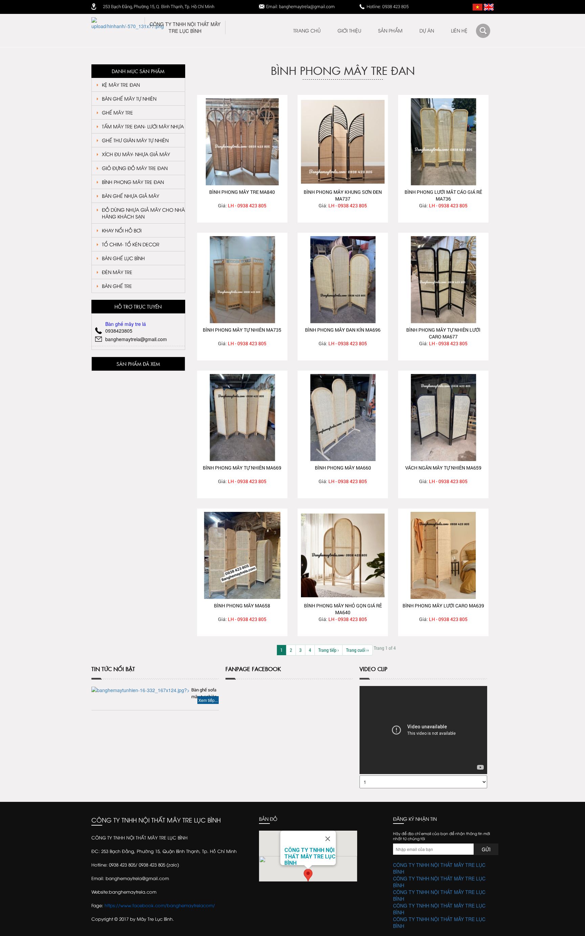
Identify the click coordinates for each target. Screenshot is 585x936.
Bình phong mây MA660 (343, 467)
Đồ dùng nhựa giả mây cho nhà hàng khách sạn (143, 213)
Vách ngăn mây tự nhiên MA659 (443, 467)
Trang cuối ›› (357, 650)
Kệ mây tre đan (121, 84)
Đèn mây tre (117, 272)
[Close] (328, 839)
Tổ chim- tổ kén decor (130, 244)
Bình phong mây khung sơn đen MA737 (343, 195)
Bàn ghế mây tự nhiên (129, 98)
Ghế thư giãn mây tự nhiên (135, 140)
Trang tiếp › (328, 650)
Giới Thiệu (349, 30)
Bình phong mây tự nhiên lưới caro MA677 (443, 333)
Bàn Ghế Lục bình (123, 258)
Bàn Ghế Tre (117, 286)
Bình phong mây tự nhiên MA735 (242, 330)
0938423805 (118, 330)
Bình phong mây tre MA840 (242, 192)
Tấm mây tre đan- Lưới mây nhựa (143, 126)
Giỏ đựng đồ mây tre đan (135, 168)
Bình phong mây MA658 (242, 605)
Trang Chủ (307, 30)
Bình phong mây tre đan (133, 182)
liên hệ (459, 30)
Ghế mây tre (117, 112)
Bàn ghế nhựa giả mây (130, 195)
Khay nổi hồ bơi (122, 230)
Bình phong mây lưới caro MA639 (443, 605)
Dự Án (426, 30)
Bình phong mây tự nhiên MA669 (242, 467)
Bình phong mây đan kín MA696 (343, 330)
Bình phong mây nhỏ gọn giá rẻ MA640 (343, 609)
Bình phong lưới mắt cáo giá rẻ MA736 (443, 195)
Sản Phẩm (390, 30)
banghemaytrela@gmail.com (136, 339)
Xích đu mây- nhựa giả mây (136, 154)
